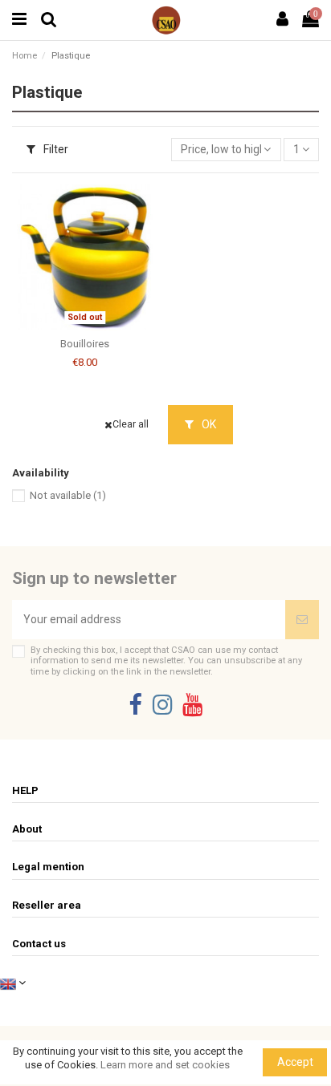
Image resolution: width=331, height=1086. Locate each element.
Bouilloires (84, 344)
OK (207, 424)
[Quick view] (96, 325)
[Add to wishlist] (74, 325)
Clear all (130, 424)
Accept (295, 1062)
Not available (68, 495)
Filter (54, 149)
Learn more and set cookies (165, 1065)
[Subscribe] (302, 619)
